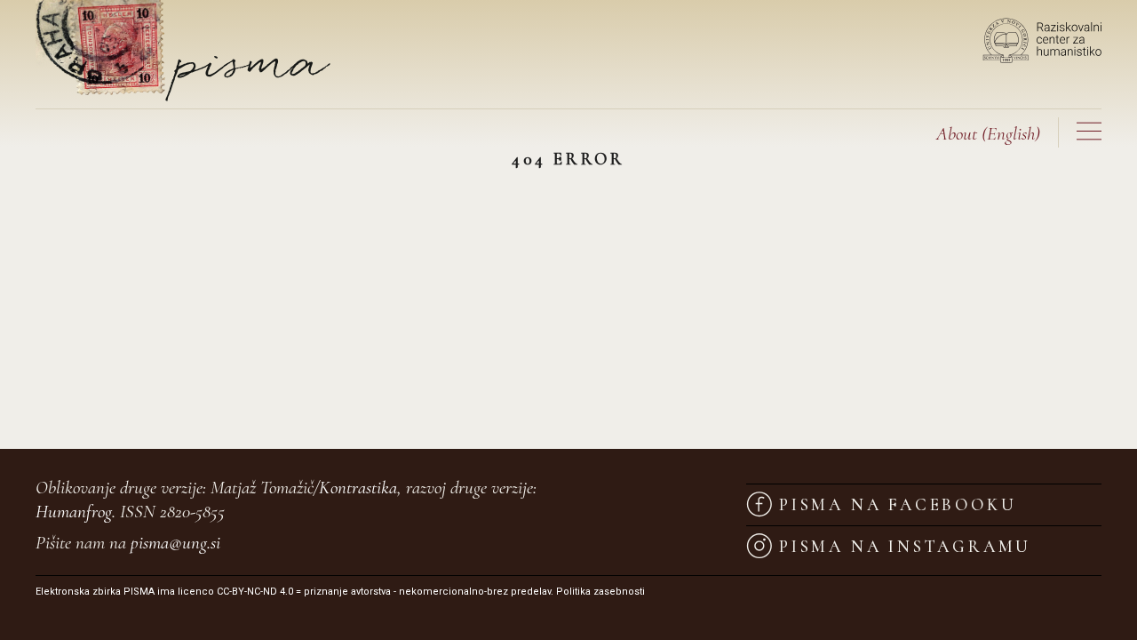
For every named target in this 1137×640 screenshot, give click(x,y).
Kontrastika (358, 487)
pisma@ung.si (175, 543)
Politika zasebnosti (600, 591)
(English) (988, 134)
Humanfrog (74, 511)
